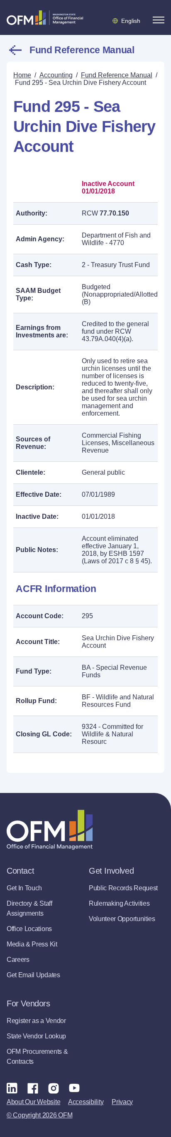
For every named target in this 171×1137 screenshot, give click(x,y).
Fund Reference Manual (81, 50)
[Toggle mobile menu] (158, 20)
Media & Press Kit (32, 944)
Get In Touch (24, 888)
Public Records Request (123, 888)
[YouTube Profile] (74, 1088)
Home (22, 75)
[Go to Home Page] (45, 17)
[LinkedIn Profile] (12, 1088)
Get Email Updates (33, 974)
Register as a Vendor (36, 1020)
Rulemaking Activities (119, 903)
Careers (18, 959)
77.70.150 (114, 213)
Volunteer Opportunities (122, 918)
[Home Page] (50, 830)
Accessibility (85, 1101)
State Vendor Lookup (36, 1036)
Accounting (56, 75)
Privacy (122, 1101)
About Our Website (33, 1101)
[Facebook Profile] (32, 1088)
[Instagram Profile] (53, 1088)
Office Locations (29, 928)
